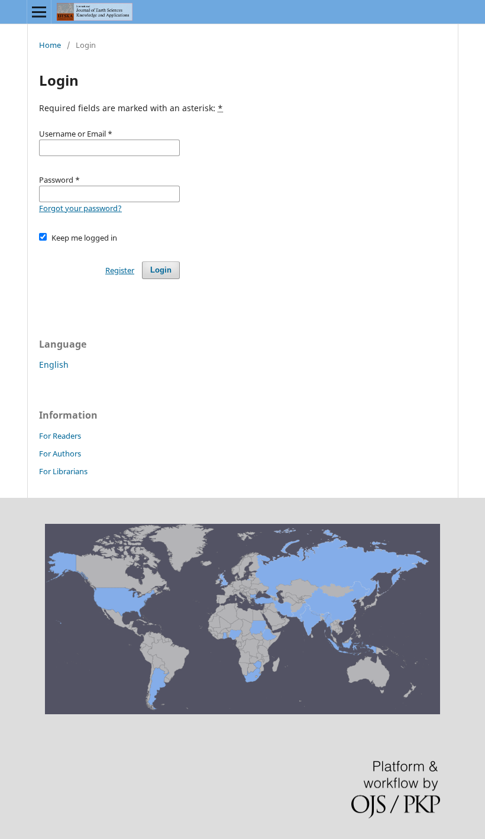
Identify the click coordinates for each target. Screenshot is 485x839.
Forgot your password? (80, 208)
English (54, 364)
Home (50, 45)
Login (161, 269)
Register (119, 270)
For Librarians (63, 471)
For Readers (60, 435)
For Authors (60, 453)
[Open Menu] (39, 12)
